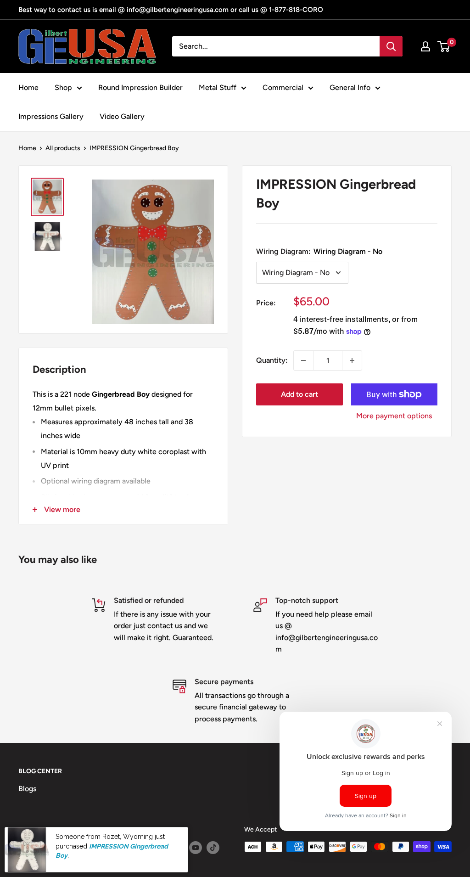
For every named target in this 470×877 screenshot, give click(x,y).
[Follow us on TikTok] (213, 847)
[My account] (425, 46)
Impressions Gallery (51, 116)
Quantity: (272, 360)
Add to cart (299, 394)
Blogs (27, 788)
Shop (63, 87)
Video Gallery (122, 116)
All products (62, 148)
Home (28, 87)
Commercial (283, 87)
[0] (444, 46)
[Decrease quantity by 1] (303, 360)
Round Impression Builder (140, 87)
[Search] (391, 46)
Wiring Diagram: (319, 251)
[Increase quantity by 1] (352, 360)
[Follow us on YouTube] (195, 847)
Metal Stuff (217, 87)
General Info (350, 87)
